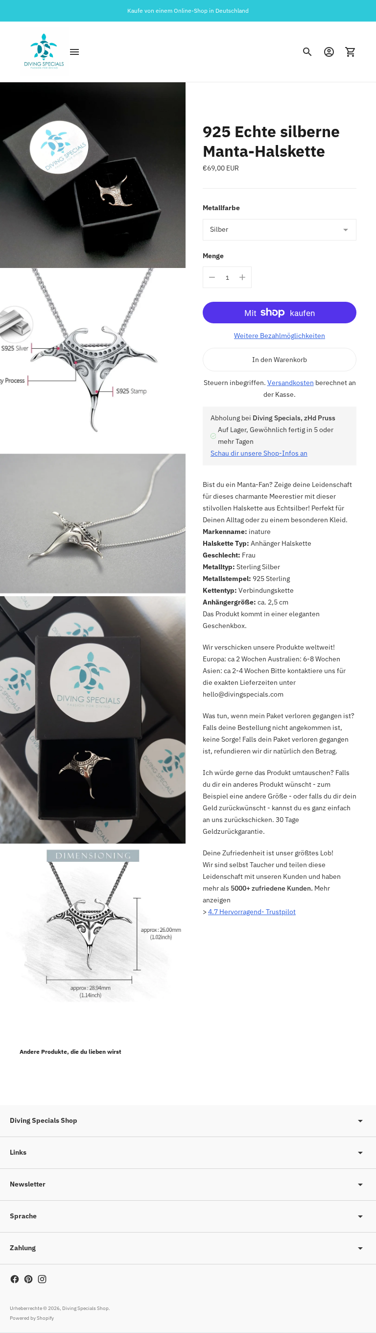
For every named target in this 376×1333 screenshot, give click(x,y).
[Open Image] (93, 175)
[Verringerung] (212, 277)
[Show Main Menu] (74, 52)
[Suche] (307, 52)
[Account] (329, 52)
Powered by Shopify (32, 1318)
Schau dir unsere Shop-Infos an (259, 453)
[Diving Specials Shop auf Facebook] (15, 1279)
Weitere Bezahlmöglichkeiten (279, 335)
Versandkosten (290, 382)
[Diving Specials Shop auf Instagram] (42, 1279)
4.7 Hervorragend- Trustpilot (252, 911)
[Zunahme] (242, 277)
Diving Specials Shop (85, 1308)
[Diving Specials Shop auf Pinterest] (28, 1279)
